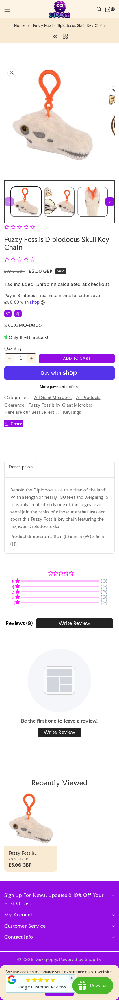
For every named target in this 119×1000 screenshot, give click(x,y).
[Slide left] (9, 201)
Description (21, 467)
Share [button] (17, 423)
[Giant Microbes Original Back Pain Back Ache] (55, 36)
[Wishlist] (8, 313)
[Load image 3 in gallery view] (92, 202)
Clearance (14, 405)
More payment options (59, 387)
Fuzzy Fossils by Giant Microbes (61, 405)
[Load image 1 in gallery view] (26, 202)
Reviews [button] (19, 623)
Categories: (17, 397)
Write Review (74, 623)
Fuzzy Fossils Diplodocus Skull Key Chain (30, 853)
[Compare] (18, 313)
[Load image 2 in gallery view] (59, 202)
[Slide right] (109, 201)
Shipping (46, 284)
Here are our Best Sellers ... (31, 412)
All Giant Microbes (53, 397)
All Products (88, 397)
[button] (10, 9)
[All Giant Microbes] (65, 36)
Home (19, 25)
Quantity (13, 348)
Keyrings (72, 412)
